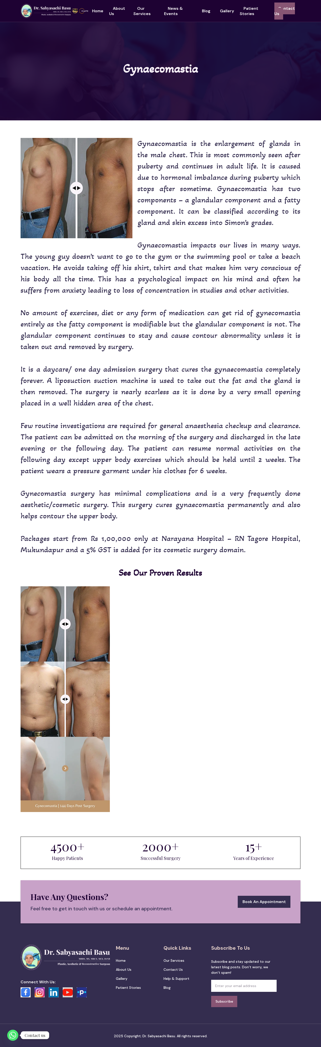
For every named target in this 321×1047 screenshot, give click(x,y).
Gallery (227, 11)
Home (97, 11)
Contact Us (284, 11)
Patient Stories (249, 11)
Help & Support (176, 978)
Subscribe (224, 1001)
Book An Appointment (264, 901)
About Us (117, 11)
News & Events (173, 11)
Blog (206, 11)
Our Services (142, 11)
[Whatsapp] (12, 1035)
